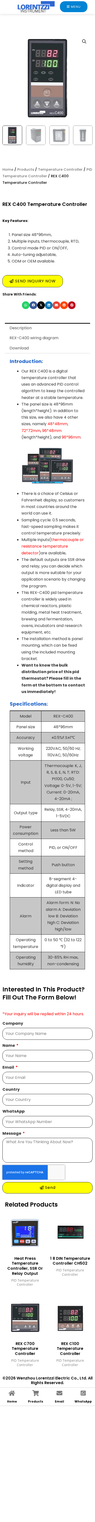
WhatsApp (13, 1111)
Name (9, 1045)
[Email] (59, 1393)
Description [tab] (21, 328)
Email (8, 1067)
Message (12, 1133)
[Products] (35, 1393)
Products (25, 169)
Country (11, 1089)
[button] (84, 41)
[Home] (12, 1393)
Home (7, 169)
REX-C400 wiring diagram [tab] (34, 338)
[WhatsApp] (83, 1393)
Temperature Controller (60, 169)
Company (12, 1023)
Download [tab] (19, 348)
